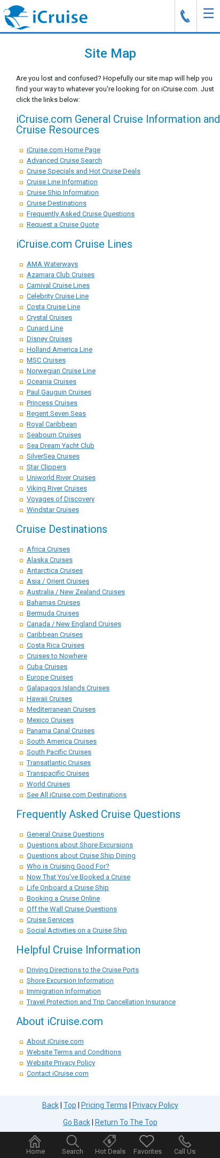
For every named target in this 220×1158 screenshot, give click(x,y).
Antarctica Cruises (55, 570)
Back (50, 1105)
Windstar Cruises (53, 510)
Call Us (184, 1151)
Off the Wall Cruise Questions (72, 909)
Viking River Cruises (57, 488)
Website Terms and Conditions (74, 1052)
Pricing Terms (104, 1105)
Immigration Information (64, 991)
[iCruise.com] (45, 17)
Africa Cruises (48, 549)
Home (35, 1151)
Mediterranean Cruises (61, 709)
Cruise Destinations (57, 203)
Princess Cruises (52, 403)
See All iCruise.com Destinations (77, 795)
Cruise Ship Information (63, 192)
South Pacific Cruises (59, 752)
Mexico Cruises (50, 720)
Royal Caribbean (52, 424)
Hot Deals (110, 1151)
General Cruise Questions (65, 834)
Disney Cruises (49, 339)
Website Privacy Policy (61, 1063)
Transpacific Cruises (58, 773)
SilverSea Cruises (53, 456)
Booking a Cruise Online (63, 898)
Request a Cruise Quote (63, 224)
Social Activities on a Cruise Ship (77, 930)
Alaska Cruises (50, 560)
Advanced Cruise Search (64, 160)
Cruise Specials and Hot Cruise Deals (83, 171)
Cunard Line (45, 328)
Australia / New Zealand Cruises (76, 592)
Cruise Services (50, 920)
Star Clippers (46, 467)
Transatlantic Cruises (59, 763)
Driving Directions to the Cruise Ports (83, 970)
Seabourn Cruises (54, 435)
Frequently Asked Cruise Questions (81, 214)
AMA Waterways (52, 264)
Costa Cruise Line (53, 307)
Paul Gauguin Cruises (59, 392)
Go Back (76, 1122)
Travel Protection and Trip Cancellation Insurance (101, 1002)
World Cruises (48, 784)
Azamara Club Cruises (61, 275)
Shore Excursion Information (70, 980)
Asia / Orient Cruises (58, 581)
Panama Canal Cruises (61, 731)
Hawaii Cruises (49, 699)
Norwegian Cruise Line (61, 371)
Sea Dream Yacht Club (61, 446)
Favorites (147, 1151)
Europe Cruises (50, 677)
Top (70, 1105)
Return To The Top (126, 1122)
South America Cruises (62, 741)
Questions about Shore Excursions (80, 845)
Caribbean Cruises (55, 635)
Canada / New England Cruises (74, 624)
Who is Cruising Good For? (68, 866)
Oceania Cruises (51, 381)
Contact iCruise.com (58, 1073)
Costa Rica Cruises (55, 645)
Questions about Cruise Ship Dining (81, 856)
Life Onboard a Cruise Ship (68, 888)
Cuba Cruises (47, 667)
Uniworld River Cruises (61, 478)
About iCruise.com (55, 1041)
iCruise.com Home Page (63, 150)
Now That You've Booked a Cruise (78, 877)
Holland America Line (59, 349)
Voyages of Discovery (61, 499)
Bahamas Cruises (53, 602)
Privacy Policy (155, 1105)
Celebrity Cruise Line (58, 296)
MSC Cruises (46, 360)
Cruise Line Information (62, 182)
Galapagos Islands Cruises (68, 688)
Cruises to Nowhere (57, 656)
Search (72, 1151)
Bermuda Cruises (53, 613)
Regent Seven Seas (56, 413)
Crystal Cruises (49, 317)
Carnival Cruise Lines (58, 285)
